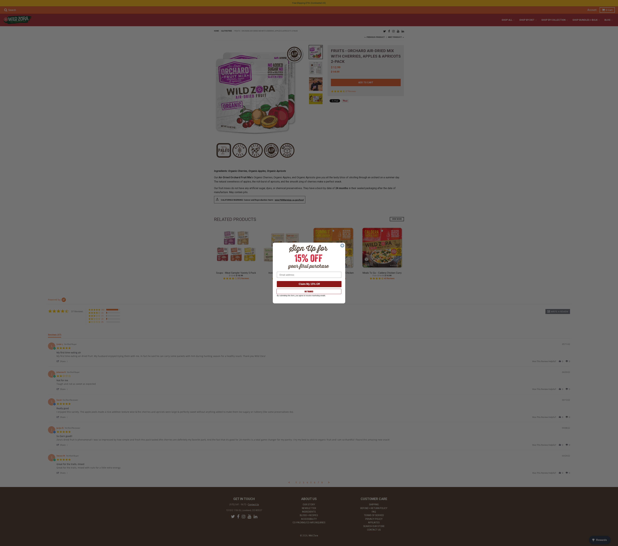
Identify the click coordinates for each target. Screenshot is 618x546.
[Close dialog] (342, 245)
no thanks (309, 291)
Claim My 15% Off (309, 284)
